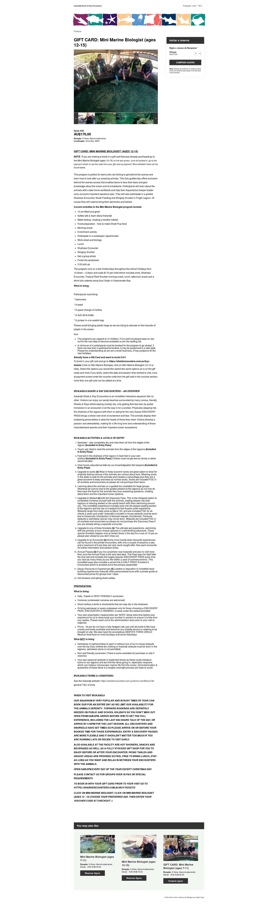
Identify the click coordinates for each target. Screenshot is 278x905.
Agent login (200, 897)
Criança (173, 53)
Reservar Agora (92, 873)
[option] (84, 118)
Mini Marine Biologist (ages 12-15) (139, 863)
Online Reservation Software (174, 897)
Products (77, 31)
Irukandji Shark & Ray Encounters (88, 5)
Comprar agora (185, 62)
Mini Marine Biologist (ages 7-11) (97, 858)
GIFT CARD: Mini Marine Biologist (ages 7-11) (178, 866)
